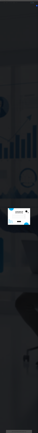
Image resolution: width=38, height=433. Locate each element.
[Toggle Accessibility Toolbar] (37, 5)
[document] (19, 216)
